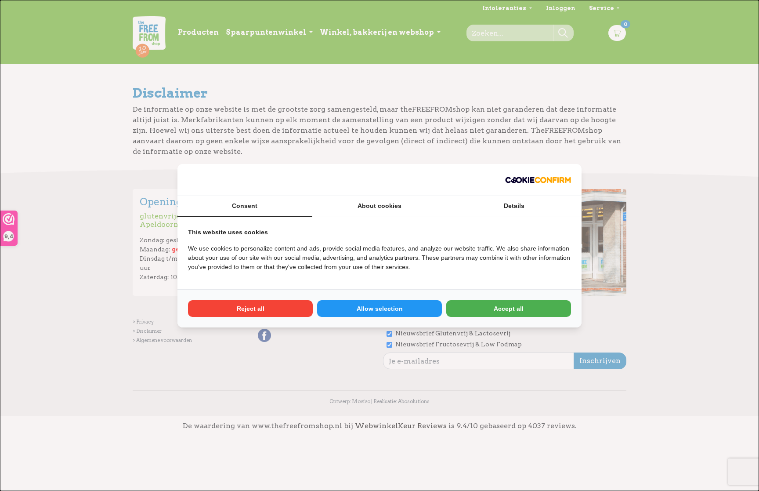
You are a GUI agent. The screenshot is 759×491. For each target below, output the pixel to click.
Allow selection (380, 308)
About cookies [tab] (379, 205)
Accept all (509, 308)
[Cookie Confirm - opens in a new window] (538, 180)
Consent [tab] (244, 205)
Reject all (250, 308)
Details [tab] (514, 205)
